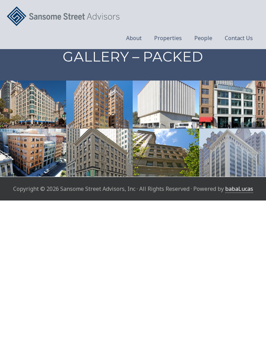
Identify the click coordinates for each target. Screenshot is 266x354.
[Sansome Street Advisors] (133, 16)
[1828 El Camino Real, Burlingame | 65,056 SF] (166, 105)
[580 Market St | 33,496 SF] (166, 153)
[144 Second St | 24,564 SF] (232, 105)
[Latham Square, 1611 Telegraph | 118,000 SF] (99, 105)
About (134, 38)
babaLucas (239, 189)
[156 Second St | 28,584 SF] (33, 153)
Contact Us (239, 38)
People (203, 38)
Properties (168, 38)
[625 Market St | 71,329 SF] (232, 153)
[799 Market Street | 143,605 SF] (33, 105)
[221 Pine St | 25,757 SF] (99, 153)
